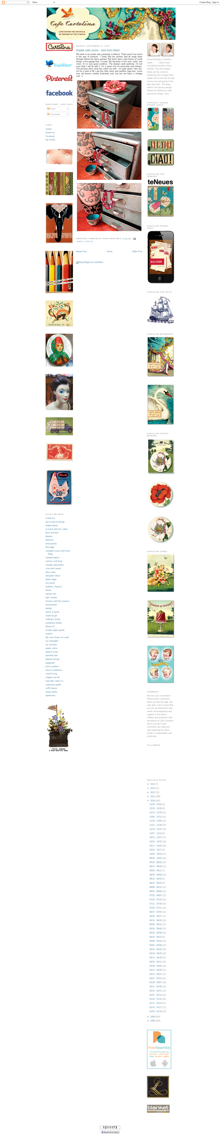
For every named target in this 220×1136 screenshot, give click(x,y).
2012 (153, 792)
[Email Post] (133, 238)
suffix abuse (51, 688)
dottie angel (51, 579)
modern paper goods (55, 630)
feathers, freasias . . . (56, 586)
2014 (153, 784)
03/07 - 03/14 (155, 978)
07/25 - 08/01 (155, 895)
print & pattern (52, 666)
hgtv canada (51, 597)
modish (49, 633)
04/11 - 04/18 (155, 957)
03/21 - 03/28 (155, 970)
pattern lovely (52, 652)
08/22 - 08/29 (155, 879)
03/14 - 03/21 (155, 974)
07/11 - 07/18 (155, 904)
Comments (54, 114)
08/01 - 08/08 (155, 891)
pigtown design (52, 659)
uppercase (50, 695)
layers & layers (53, 612)
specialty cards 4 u (54, 681)
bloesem (49, 540)
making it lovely (53, 619)
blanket (49, 536)
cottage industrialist (55, 565)
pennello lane (52, 655)
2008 (153, 1020)
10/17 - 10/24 (155, 846)
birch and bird (52, 532)
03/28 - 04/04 (155, 966)
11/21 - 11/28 (155, 825)
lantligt (49, 608)
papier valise (51, 648)
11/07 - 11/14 (155, 833)
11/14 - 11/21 (155, 829)
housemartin (51, 604)
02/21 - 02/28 (155, 986)
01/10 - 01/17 (155, 1007)
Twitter (49, 129)
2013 (153, 788)
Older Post (137, 251)
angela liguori (52, 525)
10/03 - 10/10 (155, 854)
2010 (153, 800)
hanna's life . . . (53, 594)
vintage (89, 241)
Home (109, 251)
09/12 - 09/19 (155, 866)
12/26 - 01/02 (155, 804)
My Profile (50, 140)
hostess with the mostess (58, 601)
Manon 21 (50, 626)
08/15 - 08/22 (155, 883)
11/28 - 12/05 (155, 821)
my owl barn (51, 644)
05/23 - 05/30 (155, 933)
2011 (153, 796)
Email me (50, 132)
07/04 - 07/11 (155, 908)
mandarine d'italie (54, 623)
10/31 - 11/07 (155, 837)
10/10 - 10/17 (155, 850)
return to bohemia (54, 670)
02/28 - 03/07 (155, 982)
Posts (52, 109)
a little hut (50, 518)
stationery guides (54, 684)
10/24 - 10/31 (155, 841)
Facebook (50, 136)
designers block (53, 575)
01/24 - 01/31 (155, 999)
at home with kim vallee (57, 529)
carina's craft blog (54, 561)
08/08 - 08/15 (155, 887)
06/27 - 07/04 (155, 912)
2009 (153, 1016)
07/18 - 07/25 (155, 899)
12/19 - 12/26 (155, 808)
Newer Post (81, 251)
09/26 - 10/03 (155, 858)
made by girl (51, 615)
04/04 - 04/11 (155, 962)
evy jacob (50, 583)
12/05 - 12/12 (155, 817)
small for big (51, 673)
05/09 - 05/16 (155, 941)
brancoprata (51, 543)
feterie (48, 590)
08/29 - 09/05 (155, 875)
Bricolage (50, 547)
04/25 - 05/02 (155, 949)
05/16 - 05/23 (155, 937)
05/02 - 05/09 (155, 945)
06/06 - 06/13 (155, 924)
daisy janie (51, 572)
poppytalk (50, 663)
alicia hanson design (55, 522)
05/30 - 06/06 (155, 928)
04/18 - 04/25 (155, 953)
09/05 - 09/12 (155, 870)
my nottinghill (52, 641)
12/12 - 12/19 (155, 812)
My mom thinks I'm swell (57, 637)
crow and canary (53, 568)
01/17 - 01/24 (155, 1003)
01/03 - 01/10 (155, 1011)
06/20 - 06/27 (155, 916)
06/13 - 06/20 (155, 920)
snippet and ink (53, 677)
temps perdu (51, 692)
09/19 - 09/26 (155, 862)
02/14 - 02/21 (155, 991)
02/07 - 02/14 (155, 995)
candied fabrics (53, 557)
